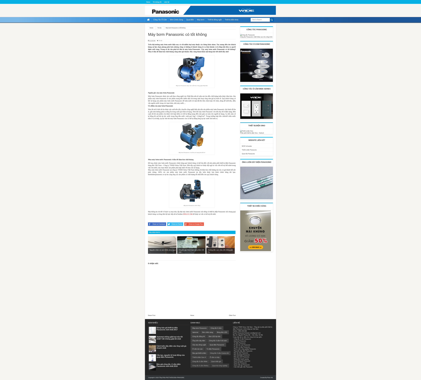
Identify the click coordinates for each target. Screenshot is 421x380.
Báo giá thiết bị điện (199, 353)
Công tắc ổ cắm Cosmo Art (219, 353)
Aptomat (195, 332)
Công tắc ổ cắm (216, 328)
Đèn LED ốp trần (214, 336)
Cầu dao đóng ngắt (199, 345)
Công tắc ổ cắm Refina (200, 365)
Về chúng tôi (157, 2)
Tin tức (160, 40)
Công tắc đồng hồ (198, 336)
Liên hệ (166, 2)
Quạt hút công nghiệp (219, 365)
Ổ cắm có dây (214, 357)
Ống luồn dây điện (198, 340)
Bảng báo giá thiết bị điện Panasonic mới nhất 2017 (167, 329)
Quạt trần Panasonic (248, 154)
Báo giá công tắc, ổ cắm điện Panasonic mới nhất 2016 (169, 365)
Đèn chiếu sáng (207, 332)
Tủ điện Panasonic (213, 349)
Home (148, 2)
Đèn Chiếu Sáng (176, 20)
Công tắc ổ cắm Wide (199, 361)
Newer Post (151, 315)
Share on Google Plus (196, 224)
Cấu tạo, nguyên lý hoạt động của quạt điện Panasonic (171, 356)
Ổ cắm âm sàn (197, 349)
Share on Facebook (159, 224)
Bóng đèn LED (222, 332)
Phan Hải (270, 377)
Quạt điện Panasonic (217, 345)
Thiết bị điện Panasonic (249, 150)
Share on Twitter (177, 224)
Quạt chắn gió (216, 361)
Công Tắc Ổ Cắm (160, 20)
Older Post (232, 315)
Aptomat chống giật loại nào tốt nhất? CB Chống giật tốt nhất (170, 338)
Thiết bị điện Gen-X (199, 357)
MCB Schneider (247, 146)
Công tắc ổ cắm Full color (218, 340)
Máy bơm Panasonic (199, 328)
